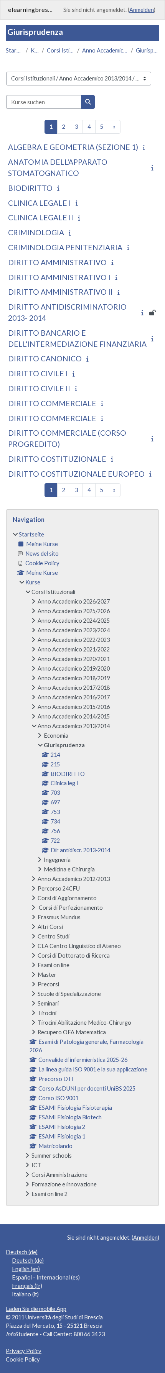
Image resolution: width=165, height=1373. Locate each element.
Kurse (35, 50)
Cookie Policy (23, 1359)
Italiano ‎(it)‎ (25, 1294)
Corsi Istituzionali (60, 50)
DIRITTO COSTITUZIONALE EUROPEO (76, 473)
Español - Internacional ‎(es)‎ (46, 1277)
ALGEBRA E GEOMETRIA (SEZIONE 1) (73, 147)
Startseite (14, 50)
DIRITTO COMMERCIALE (52, 403)
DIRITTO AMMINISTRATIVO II (60, 291)
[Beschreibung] (145, 147)
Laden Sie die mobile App (36, 1309)
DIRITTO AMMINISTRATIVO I (59, 277)
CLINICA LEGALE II (40, 217)
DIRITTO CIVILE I (38, 373)
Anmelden (141, 10)
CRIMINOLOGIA (36, 232)
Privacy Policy (23, 1351)
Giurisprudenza (147, 50)
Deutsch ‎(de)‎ (22, 1252)
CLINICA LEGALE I (39, 202)
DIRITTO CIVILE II (39, 388)
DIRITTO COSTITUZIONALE (57, 458)
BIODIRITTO (30, 188)
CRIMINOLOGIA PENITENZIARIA (65, 247)
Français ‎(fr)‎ (27, 1286)
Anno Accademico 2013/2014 (105, 50)
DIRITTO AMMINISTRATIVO (57, 262)
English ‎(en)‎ (26, 1269)
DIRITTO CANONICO (45, 358)
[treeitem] (82, 864)
